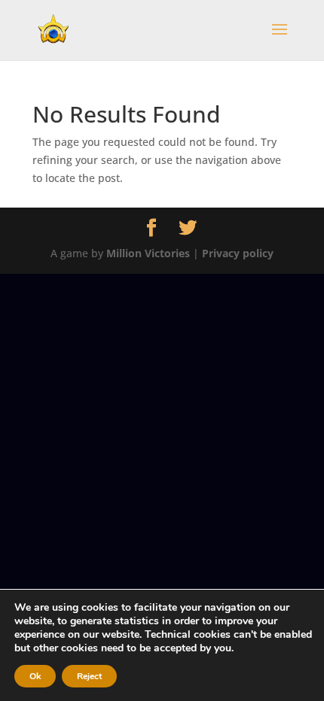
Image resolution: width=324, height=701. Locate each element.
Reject (89, 676)
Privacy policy (238, 253)
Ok (35, 676)
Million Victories (148, 253)
